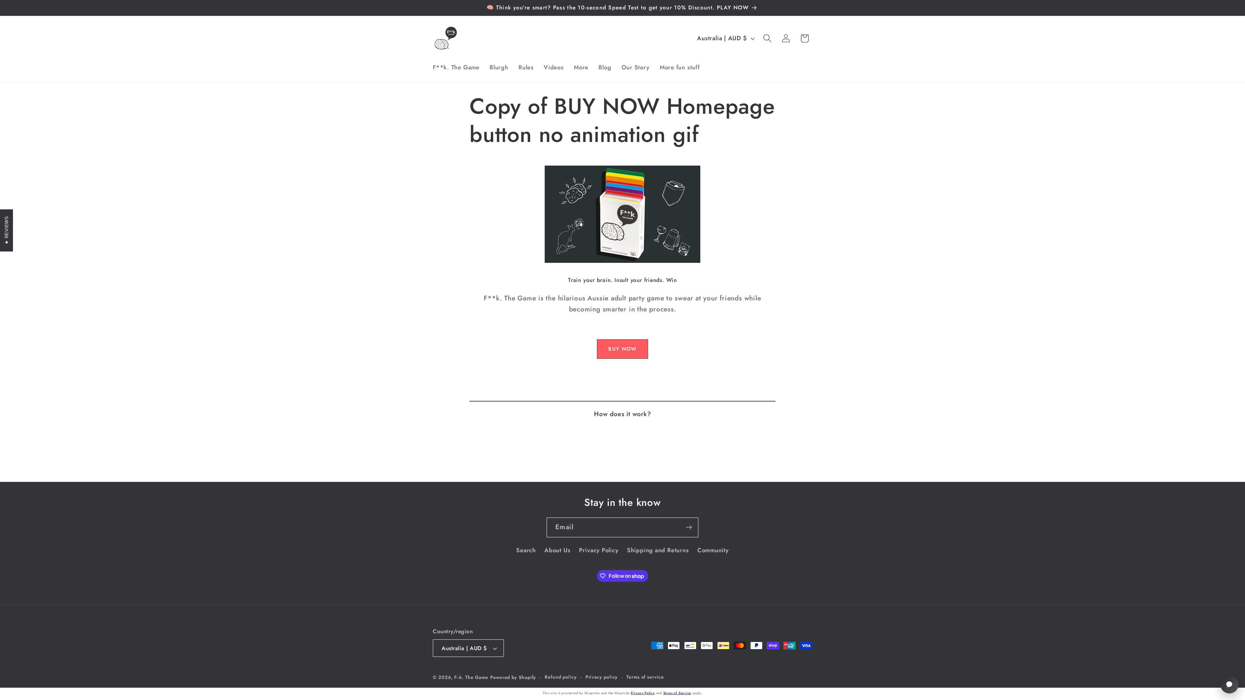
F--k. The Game (471, 677)
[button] (767, 38)
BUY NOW (622, 349)
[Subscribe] (689, 527)
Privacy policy (602, 677)
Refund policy (561, 677)
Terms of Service (677, 693)
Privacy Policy (599, 550)
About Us (557, 550)
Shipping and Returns (658, 550)
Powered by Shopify (513, 677)
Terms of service (645, 677)
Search (526, 550)
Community (713, 550)
